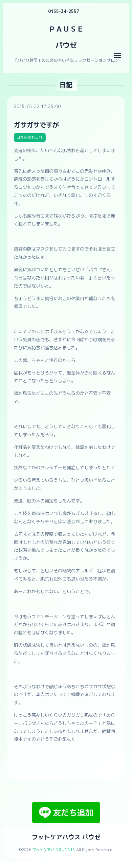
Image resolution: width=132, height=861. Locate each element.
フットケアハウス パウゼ (66, 837)
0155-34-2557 (63, 11)
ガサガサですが (36, 124)
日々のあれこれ (30, 137)
